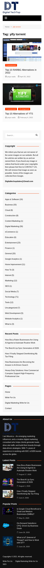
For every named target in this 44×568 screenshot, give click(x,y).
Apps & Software (12, 199)
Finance (8, 248)
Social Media (10, 292)
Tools (7, 302)
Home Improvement (13, 264)
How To (8, 270)
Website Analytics (12, 319)
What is (8, 324)
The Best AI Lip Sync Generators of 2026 (22, 348)
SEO (7, 286)
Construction (10, 216)
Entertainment (11, 65)
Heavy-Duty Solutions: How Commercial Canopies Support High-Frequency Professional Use (22, 373)
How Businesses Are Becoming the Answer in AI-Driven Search (19, 363)
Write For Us (10, 397)
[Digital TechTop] (11, 429)
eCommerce (10, 232)
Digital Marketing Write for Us (17, 403)
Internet (8, 275)
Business (9, 205)
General (8, 253)
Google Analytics (12, 259)
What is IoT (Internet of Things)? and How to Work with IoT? (28, 540)
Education (9, 237)
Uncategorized (24, 109)
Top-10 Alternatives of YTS (19, 113)
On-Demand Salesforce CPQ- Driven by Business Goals (27, 525)
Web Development (13, 313)
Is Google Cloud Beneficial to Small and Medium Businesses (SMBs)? (29, 511)
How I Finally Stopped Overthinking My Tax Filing (21, 355)
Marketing (9, 281)
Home (7, 392)
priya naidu (11, 77)
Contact (8, 408)
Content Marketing (12, 221)
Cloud (7, 210)
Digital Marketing (12, 226)
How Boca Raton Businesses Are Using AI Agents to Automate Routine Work (21, 341)
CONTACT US (30, 167)
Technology (10, 297)
